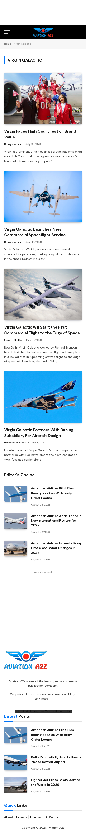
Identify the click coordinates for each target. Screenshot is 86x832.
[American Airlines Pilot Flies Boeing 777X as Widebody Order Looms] (15, 494)
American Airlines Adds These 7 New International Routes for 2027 (56, 521)
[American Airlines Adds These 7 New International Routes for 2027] (15, 521)
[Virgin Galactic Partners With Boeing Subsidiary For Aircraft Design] (43, 397)
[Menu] (7, 32)
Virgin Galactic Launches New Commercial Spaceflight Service (35, 232)
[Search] (80, 32)
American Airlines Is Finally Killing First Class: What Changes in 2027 (56, 548)
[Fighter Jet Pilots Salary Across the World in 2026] (15, 785)
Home (7, 43)
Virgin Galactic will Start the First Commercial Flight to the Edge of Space (42, 329)
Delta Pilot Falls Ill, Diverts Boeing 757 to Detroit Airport (56, 759)
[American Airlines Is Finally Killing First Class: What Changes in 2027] (15, 548)
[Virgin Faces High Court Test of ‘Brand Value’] (43, 98)
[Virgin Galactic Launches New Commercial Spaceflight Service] (43, 196)
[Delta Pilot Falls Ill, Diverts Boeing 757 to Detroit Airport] (15, 762)
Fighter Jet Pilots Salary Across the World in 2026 (55, 782)
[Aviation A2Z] (43, 32)
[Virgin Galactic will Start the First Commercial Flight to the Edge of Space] (43, 294)
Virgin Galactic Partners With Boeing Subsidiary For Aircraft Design (38, 432)
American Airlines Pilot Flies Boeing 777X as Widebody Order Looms (52, 493)
